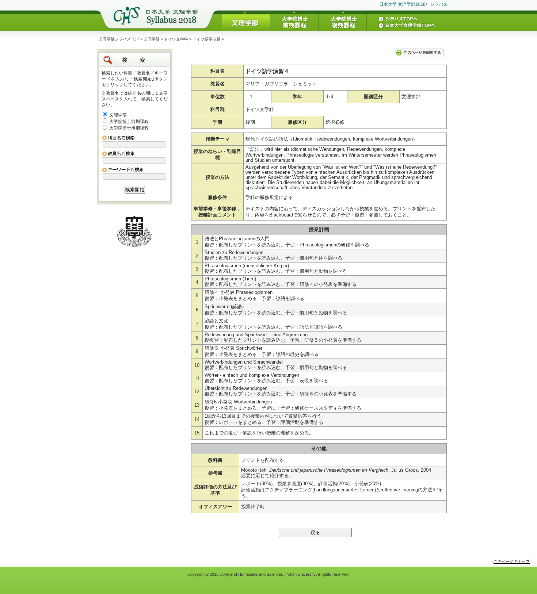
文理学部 (152, 39)
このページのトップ (512, 561)
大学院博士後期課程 (129, 128)
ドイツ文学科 (176, 39)
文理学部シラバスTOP (119, 39)
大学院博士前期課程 (129, 121)
